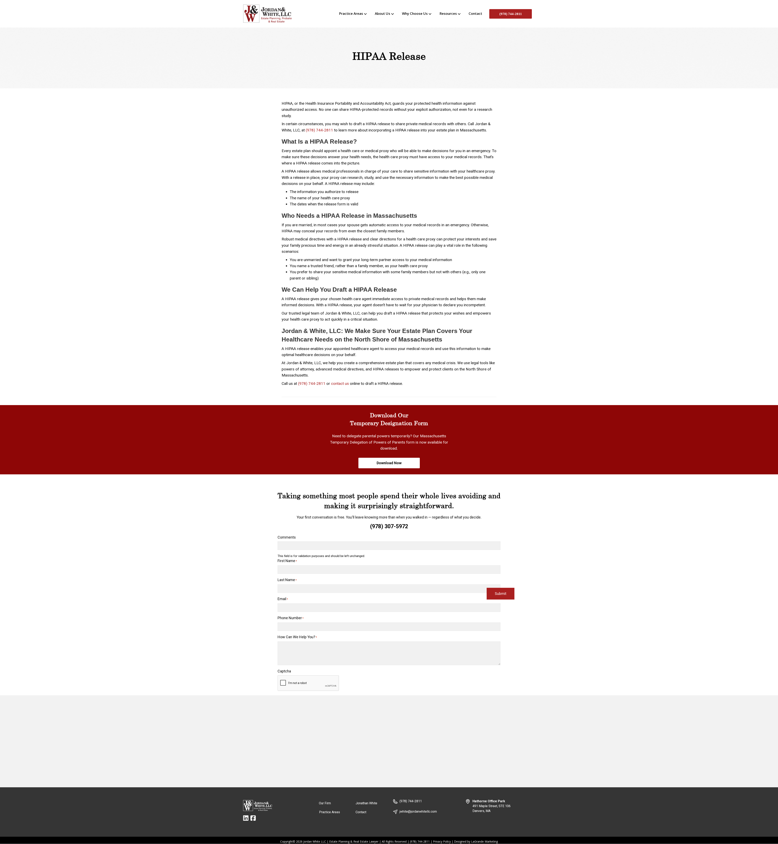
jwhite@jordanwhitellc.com (418, 811)
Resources (448, 13)
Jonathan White (366, 803)
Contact (475, 13)
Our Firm (325, 803)
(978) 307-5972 (389, 526)
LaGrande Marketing (484, 841)
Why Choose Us (415, 13)
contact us (340, 383)
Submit (500, 593)
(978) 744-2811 (510, 14)
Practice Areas (351, 13)
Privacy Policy (442, 841)
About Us (382, 13)
